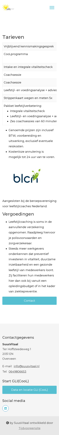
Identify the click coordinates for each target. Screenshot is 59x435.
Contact (29, 300)
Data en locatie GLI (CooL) (29, 390)
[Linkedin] (5, 408)
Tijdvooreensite (29, 428)
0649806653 (17, 371)
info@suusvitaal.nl (26, 366)
